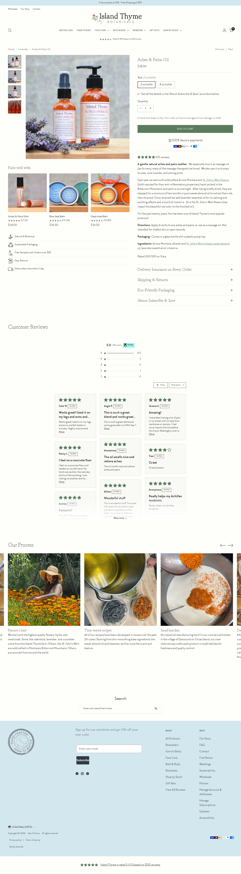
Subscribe (82, 760)
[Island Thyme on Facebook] (77, 774)
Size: (147, 77)
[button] (147, 157)
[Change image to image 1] (14, 61)
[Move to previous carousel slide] (223, 545)
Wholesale (205, 777)
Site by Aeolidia (16, 847)
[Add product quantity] (150, 108)
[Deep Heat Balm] (110, 192)
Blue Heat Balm (57, 216)
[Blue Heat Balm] (68, 192)
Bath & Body (173, 764)
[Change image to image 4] (14, 107)
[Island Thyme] (120, 19)
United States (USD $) (22, 827)
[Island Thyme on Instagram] (83, 774)
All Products (173, 738)
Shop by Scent (174, 777)
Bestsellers (172, 745)
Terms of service (33, 840)
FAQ (202, 745)
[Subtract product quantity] (141, 108)
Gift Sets (171, 783)
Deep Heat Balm (99, 216)
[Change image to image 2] (14, 76)
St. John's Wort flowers (216, 180)
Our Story (205, 738)
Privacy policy (15, 840)
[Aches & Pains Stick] (27, 192)
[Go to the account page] (224, 30)
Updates (204, 811)
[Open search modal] (10, 30)
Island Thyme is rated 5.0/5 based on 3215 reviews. (130, 865)
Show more (119, 518)
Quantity (143, 101)
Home (11, 49)
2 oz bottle (146, 84)
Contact (204, 751)
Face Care (172, 758)
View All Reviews (175, 790)
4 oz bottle (166, 84)
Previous (219, 49)
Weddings (205, 764)
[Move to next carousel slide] (230, 545)
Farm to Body (173, 751)
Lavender (23, 49)
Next (230, 49)
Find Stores (206, 758)
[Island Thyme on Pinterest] (88, 774)
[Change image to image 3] (14, 91)
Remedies (172, 770)
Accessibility (206, 818)
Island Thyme (34, 833)
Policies (204, 783)
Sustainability (207, 770)
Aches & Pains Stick (18, 216)
